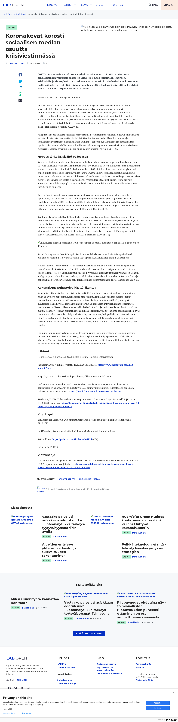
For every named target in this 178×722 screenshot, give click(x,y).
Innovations (16, 63)
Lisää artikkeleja (89, 633)
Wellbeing (29, 608)
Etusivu (52, 5)
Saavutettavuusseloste (109, 673)
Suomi (10, 680)
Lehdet (68, 5)
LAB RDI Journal (66, 667)
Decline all (158, 708)
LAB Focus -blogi (66, 683)
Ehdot (151, 680)
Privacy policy (26, 713)
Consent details (9, 713)
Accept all (158, 703)
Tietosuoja (141, 680)
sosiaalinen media (89, 479)
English (169, 5)
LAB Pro (20, 14)
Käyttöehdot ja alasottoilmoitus (106, 668)
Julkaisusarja (64, 680)
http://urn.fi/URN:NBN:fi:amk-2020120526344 (96, 391)
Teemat (84, 5)
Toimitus (117, 5)
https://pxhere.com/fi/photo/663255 (72, 439)
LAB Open (8, 14)
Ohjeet (100, 5)
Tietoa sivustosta (106, 664)
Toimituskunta (143, 664)
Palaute (140, 667)
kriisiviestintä (67, 479)
